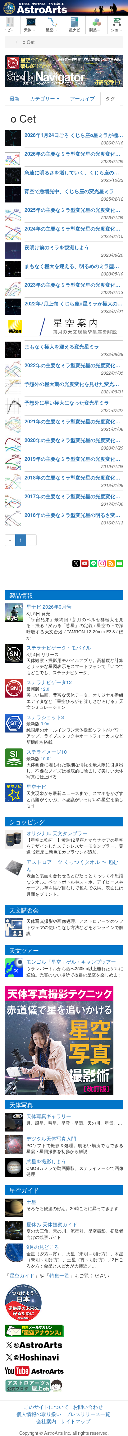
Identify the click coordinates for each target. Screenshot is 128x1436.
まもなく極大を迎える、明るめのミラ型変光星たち (74, 266)
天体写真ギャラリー (48, 1116)
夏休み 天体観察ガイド (51, 1224)
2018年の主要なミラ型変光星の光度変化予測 (74, 477)
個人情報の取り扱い (38, 1414)
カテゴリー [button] (43, 98)
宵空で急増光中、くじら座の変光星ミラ (69, 191)
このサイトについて (46, 1406)
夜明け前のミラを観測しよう (57, 247)
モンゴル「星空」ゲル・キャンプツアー (71, 961)
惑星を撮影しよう (46, 1161)
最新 (15, 98)
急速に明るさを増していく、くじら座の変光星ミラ (74, 172)
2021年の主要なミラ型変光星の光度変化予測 (74, 421)
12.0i (45, 689)
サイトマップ (75, 1421)
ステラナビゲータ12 (49, 682)
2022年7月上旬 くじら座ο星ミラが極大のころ (74, 303)
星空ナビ (36, 786)
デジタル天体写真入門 (51, 1138)
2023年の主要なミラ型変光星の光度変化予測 (74, 285)
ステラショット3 (45, 717)
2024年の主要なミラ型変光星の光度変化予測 (74, 228)
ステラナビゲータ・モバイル (58, 647)
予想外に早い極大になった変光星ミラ (67, 403)
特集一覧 (59, 1275)
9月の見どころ (42, 1246)
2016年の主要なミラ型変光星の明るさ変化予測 (74, 515)
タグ (110, 98)
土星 (31, 1201)
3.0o (45, 723)
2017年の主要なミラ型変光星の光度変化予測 (74, 496)
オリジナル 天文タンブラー (56, 833)
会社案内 (46, 1421)
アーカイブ (82, 98)
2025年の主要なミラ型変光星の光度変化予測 (74, 210)
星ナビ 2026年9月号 (48, 606)
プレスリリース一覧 (88, 1414)
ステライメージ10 (46, 751)
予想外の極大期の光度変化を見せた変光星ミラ (74, 384)
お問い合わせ (88, 1406)
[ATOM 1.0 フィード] (111, 562)
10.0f (46, 758)
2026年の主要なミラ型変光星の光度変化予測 (74, 154)
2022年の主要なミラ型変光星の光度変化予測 (74, 365)
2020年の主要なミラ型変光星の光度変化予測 (74, 440)
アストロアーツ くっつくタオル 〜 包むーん (74, 865)
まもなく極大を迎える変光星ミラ (62, 346)
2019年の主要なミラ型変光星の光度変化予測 (74, 459)
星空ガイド (22, 1275)
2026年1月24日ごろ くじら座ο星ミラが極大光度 (74, 135)
